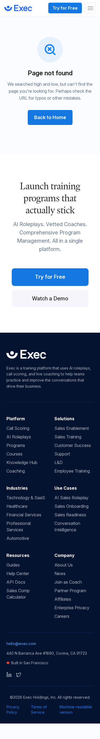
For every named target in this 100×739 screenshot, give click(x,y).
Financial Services (23, 514)
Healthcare (16, 506)
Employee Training (72, 471)
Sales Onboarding (71, 506)
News (60, 573)
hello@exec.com (21, 643)
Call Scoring (17, 428)
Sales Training (67, 436)
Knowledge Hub (21, 462)
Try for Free (65, 8)
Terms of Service (39, 709)
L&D (58, 462)
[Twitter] (18, 674)
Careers (61, 616)
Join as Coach (68, 582)
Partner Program (70, 590)
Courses (14, 454)
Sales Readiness (70, 514)
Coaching (15, 471)
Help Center (17, 573)
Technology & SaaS (25, 497)
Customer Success (72, 445)
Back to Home (50, 117)
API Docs (15, 582)
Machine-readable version (75, 709)
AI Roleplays (18, 436)
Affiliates (62, 599)
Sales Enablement (71, 428)
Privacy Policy (12, 709)
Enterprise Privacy (71, 607)
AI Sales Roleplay (71, 497)
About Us (63, 565)
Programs (15, 445)
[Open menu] (90, 8)
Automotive (17, 538)
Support (62, 454)
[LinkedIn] (9, 674)
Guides (13, 565)
